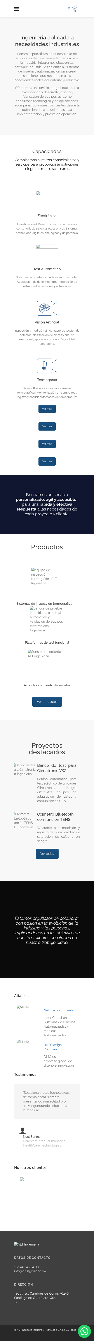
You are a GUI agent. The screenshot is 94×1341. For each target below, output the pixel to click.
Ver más (47, 408)
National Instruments (58, 1010)
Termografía (47, 380)
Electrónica (47, 216)
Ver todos (47, 853)
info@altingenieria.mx (30, 1271)
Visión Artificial (47, 322)
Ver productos (47, 701)
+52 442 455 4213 (26, 1267)
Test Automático (47, 269)
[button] (84, 1331)
